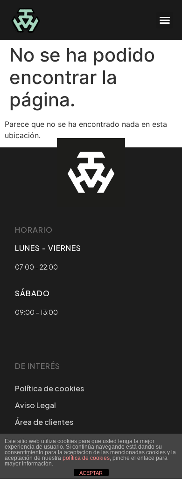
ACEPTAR (91, 473)
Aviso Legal (35, 405)
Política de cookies (49, 388)
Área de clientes (44, 422)
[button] (164, 20)
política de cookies (86, 458)
